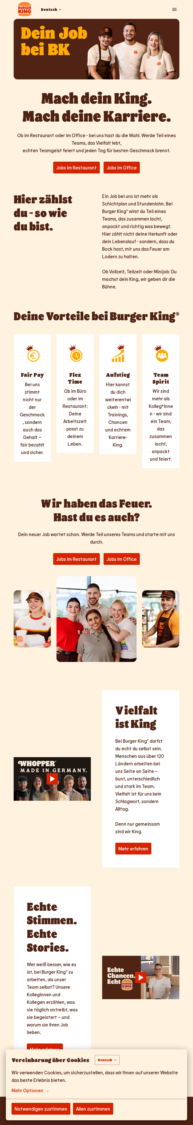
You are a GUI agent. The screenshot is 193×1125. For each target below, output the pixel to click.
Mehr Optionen (27, 1090)
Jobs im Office (122, 167)
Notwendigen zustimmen (41, 1109)
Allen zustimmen (93, 1109)
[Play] (52, 778)
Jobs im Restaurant (76, 167)
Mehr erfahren (133, 848)
